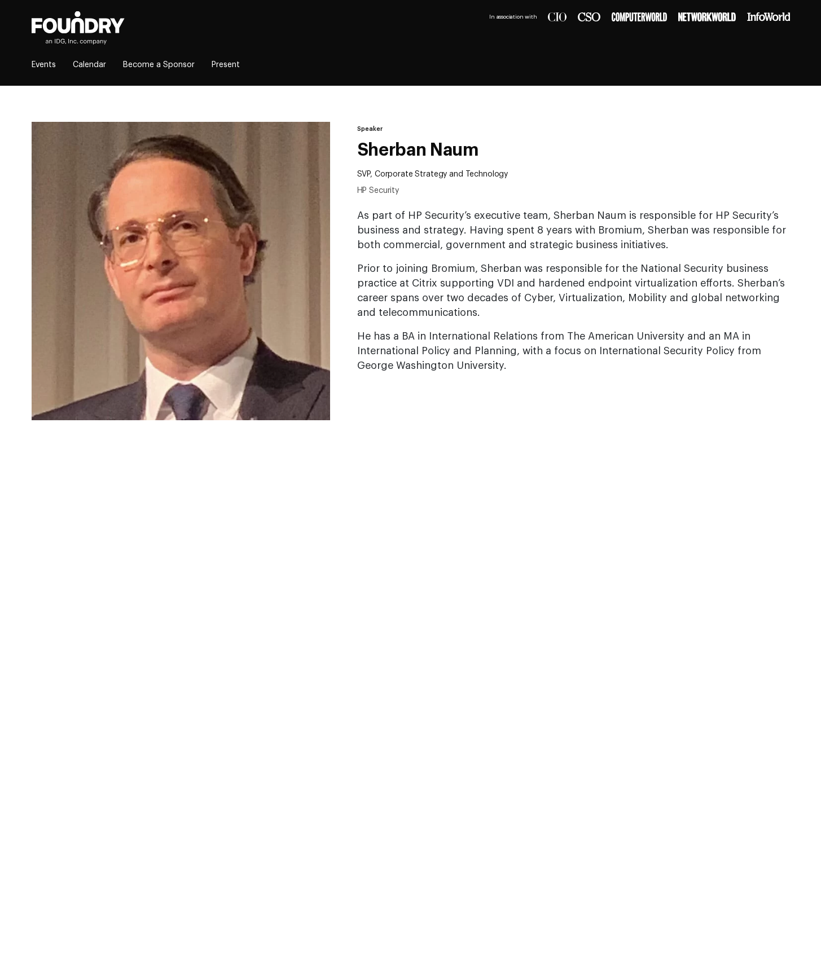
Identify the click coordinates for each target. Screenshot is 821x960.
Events (44, 65)
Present (226, 65)
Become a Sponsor (159, 65)
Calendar (89, 65)
